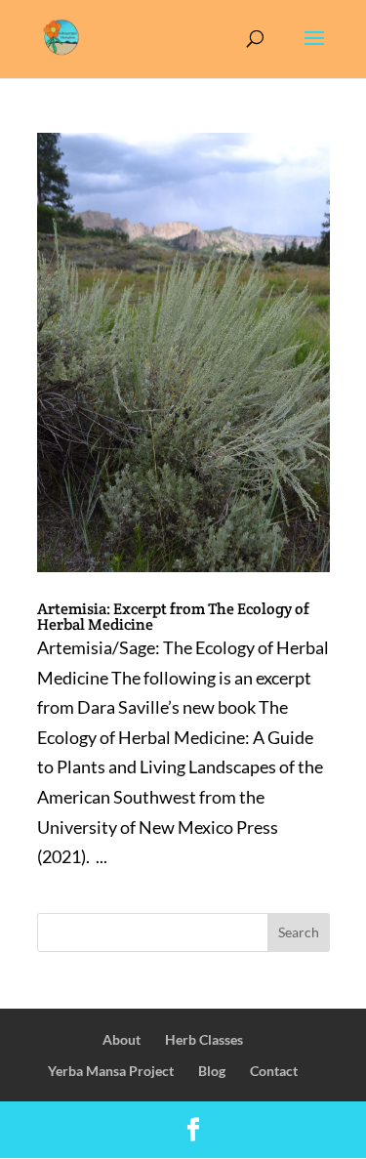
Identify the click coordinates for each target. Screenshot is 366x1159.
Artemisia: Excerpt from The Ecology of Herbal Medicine (173, 617)
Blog (211, 1070)
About (121, 1039)
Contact (274, 1070)
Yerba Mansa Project (111, 1070)
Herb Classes (204, 1039)
